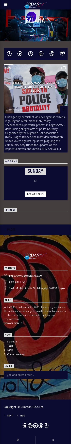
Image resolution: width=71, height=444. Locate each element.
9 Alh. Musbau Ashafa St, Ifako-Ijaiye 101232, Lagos (37, 288)
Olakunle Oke (13, 107)
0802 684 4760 (17, 282)
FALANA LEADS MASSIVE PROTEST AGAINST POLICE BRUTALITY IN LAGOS (36, 87)
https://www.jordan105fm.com (25, 275)
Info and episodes (35, 194)
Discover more (12, 323)
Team (10, 345)
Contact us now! (16, 354)
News (8, 67)
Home (10, 416)
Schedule (12, 341)
